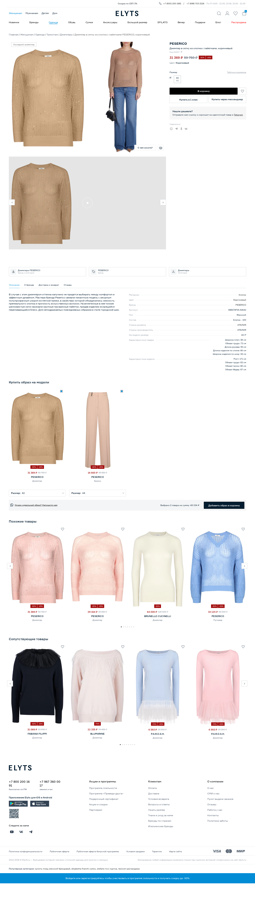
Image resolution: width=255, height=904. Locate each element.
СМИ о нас (213, 793)
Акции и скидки (98, 804)
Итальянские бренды (160, 826)
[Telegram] (177, 128)
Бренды (34, 22)
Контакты (213, 815)
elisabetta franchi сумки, (84, 868)
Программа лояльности (103, 788)
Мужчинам (32, 13)
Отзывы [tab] (68, 285)
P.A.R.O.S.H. (157, 733)
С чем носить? (145, 147)
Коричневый (239, 300)
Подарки (200, 22)
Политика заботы (217, 820)
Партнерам (95, 809)
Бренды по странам (159, 820)
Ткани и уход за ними (160, 815)
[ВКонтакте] (187, 128)
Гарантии (157, 851)
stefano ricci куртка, (107, 868)
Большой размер (137, 22)
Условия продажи (135, 851)
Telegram (238, 114)
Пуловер (217, 620)
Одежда (53, 22)
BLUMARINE (97, 733)
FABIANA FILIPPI (37, 733)
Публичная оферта (59, 851)
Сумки (89, 22)
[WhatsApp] (172, 128)
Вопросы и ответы (159, 804)
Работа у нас (214, 809)
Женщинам (15, 13)
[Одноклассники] (182, 128)
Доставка (153, 793)
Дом (54, 13)
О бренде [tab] (29, 285)
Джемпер (37, 481)
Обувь (71, 22)
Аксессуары (110, 22)
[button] (10, 566)
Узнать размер (156, 809)
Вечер (181, 22)
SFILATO (162, 22)
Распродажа (238, 22)
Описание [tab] (14, 285)
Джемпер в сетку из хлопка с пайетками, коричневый (201, 48)
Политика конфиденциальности (25, 851)
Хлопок (242, 295)
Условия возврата (158, 798)
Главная (13, 34)
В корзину (204, 91)
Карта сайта (175, 851)
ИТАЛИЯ (241, 325)
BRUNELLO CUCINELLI (157, 616)
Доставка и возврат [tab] (49, 285)
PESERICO (241, 305)
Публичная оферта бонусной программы (98, 851)
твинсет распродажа (129, 868)
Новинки (14, 22)
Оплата (152, 788)
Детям (45, 13)
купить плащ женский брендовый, (53, 868)
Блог (218, 22)
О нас (210, 788)
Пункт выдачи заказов (220, 798)
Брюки (97, 481)
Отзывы (211, 804)
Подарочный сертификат (103, 798)
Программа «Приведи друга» (106, 793)
